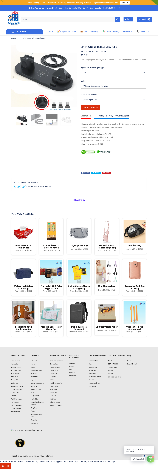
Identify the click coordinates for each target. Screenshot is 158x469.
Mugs (32, 393)
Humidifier (34, 377)
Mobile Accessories (56, 383)
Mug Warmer (35, 396)
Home (13, 38)
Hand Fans (34, 373)
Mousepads (92, 370)
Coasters (33, 367)
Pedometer (15, 383)
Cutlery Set (14, 364)
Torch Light (53, 393)
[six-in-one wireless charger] (22, 119)
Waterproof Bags (16, 405)
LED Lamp (34, 386)
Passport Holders (16, 380)
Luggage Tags (15, 373)
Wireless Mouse (55, 402)
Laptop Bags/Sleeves (37, 383)
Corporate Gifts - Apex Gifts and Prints (31, 456)
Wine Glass (34, 423)
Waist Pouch (15, 402)
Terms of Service (16, 408)
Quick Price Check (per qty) (92, 68)
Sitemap (49, 456)
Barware (33, 364)
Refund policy (15, 412)
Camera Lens (54, 364)
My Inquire (144, 19)
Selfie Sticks (53, 389)
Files (90, 364)
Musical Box (34, 399)
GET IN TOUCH (113, 364)
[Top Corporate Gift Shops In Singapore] (26, 430)
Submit (5, 466)
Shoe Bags (14, 377)
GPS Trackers (54, 380)
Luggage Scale (16, 367)
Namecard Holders (95, 377)
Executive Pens (93, 361)
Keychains (34, 380)
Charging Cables (55, 367)
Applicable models (89, 95)
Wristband (72, 376)
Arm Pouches (15, 361)
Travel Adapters (16, 389)
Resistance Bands (17, 386)
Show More (79, 200)
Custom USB (54, 370)
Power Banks (54, 386)
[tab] (86, 116)
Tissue (33, 411)
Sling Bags (34, 408)
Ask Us (110, 361)
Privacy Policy (112, 367)
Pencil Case (92, 380)
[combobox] (70, 19)
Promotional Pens (94, 383)
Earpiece (53, 377)
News (129, 361)
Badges (71, 366)
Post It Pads (92, 386)
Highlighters (93, 367)
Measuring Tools (36, 389)
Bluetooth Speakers (56, 361)
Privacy (110, 370)
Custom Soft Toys (36, 370)
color (83, 81)
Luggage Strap (16, 370)
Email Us (125, 3)
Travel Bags (15, 393)
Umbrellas (34, 420)
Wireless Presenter (56, 405)
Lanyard (71, 373)
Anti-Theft (34, 361)
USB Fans (53, 396)
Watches (53, 399)
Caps (70, 369)
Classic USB (53, 373)
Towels (13, 396)
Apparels (72, 363)
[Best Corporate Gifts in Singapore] (20, 450)
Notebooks (92, 373)
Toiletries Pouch (16, 399)
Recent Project (132, 364)
